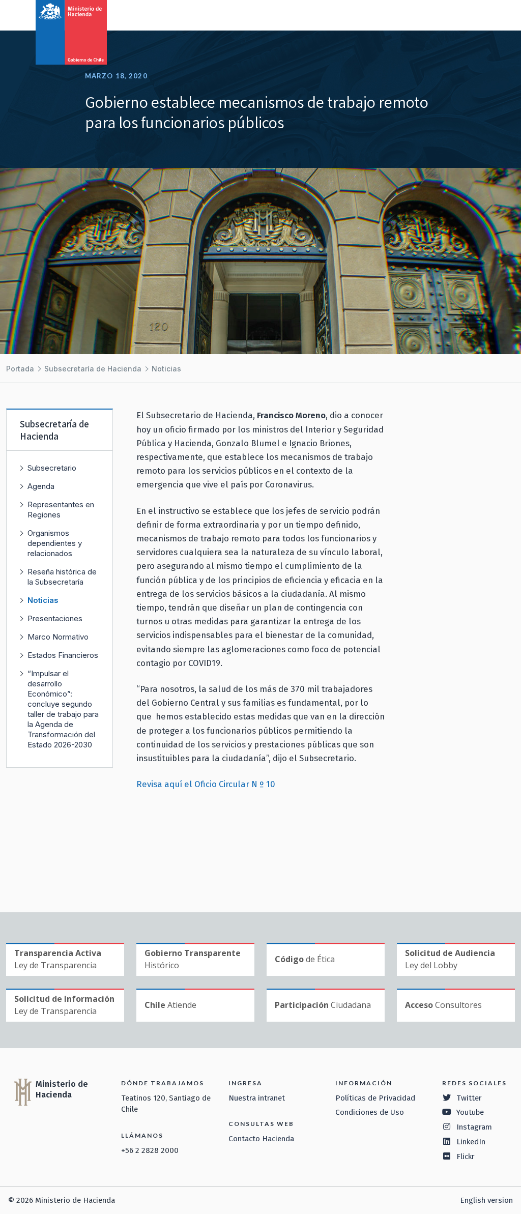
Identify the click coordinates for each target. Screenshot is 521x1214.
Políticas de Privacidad (375, 1098)
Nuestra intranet (256, 1098)
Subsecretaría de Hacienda (92, 368)
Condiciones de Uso (369, 1112)
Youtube (470, 1112)
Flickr (465, 1156)
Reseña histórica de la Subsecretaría (62, 577)
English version (486, 1200)
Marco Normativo (58, 637)
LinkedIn (470, 1141)
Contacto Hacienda (261, 1138)
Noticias (166, 368)
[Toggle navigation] (471, 14)
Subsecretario (51, 468)
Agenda (40, 486)
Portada (20, 368)
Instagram (474, 1127)
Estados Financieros (62, 655)
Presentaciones (54, 618)
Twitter (469, 1098)
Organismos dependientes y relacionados (54, 543)
